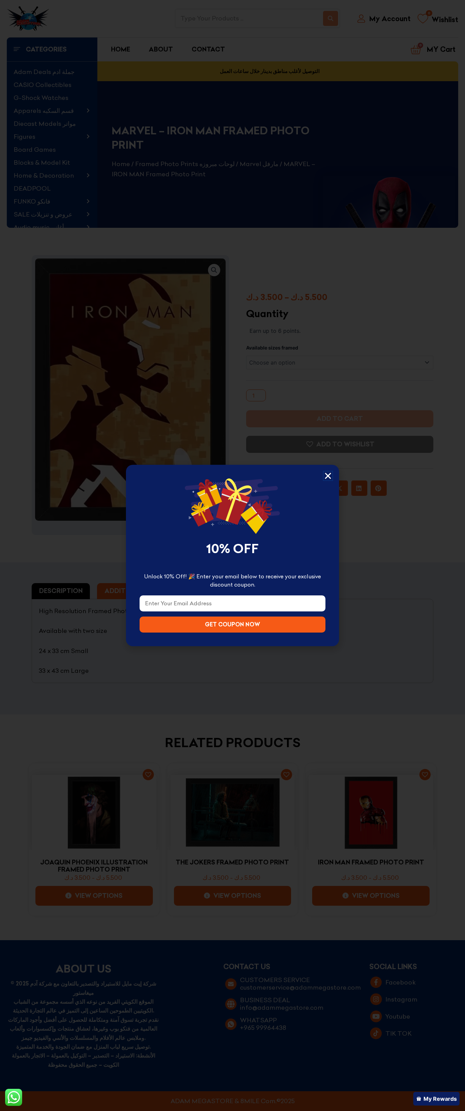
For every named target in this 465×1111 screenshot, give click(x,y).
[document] (232, 555)
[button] (328, 476)
